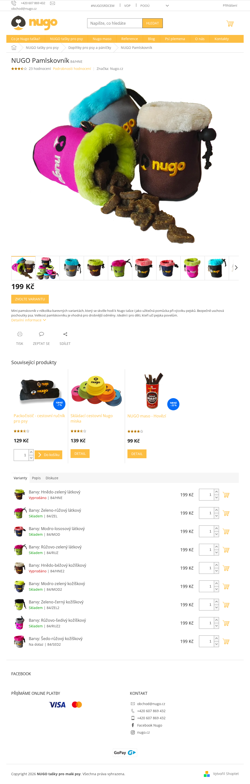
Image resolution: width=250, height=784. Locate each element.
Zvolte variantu (30, 299)
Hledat (152, 23)
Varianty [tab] (20, 478)
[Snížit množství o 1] (31, 458)
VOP (127, 5)
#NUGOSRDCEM (103, 5)
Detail (80, 453)
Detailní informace (26, 320)
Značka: (110, 68)
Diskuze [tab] (52, 478)
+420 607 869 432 (151, 710)
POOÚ (144, 5)
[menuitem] (25, 39)
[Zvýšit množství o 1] (31, 452)
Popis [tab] (36, 478)
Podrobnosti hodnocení (72, 68)
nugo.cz (143, 732)
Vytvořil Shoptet (226, 773)
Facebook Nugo (149, 725)
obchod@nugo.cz (151, 703)
